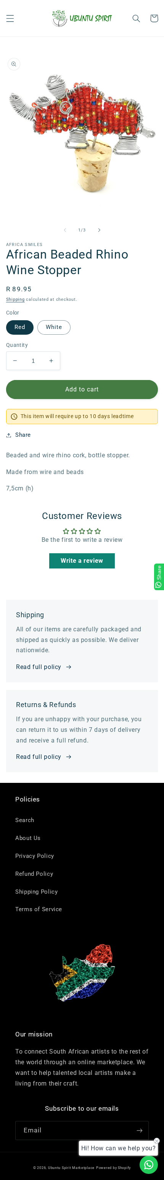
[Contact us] (149, 1165)
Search (24, 820)
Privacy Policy (34, 856)
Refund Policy (34, 873)
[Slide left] (64, 230)
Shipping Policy (36, 891)
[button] (10, 18)
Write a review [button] (82, 560)
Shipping (15, 299)
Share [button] (23, 434)
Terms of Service (38, 909)
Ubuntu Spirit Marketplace (71, 1168)
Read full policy (38, 667)
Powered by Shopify (113, 1168)
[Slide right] (99, 230)
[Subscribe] (139, 1130)
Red (19, 327)
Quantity (17, 345)
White (54, 327)
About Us (28, 838)
